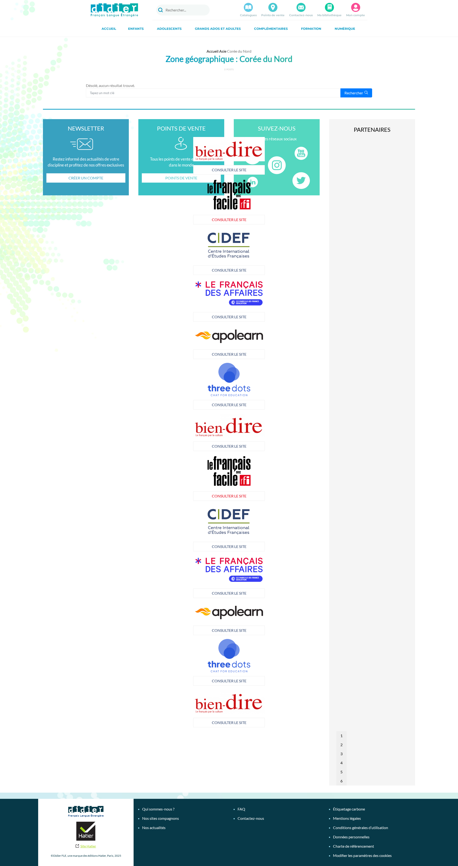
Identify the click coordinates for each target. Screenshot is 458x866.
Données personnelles (351, 837)
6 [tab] (341, 781)
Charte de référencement (353, 846)
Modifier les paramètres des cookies (362, 855)
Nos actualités (154, 827)
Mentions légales (347, 818)
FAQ (241, 809)
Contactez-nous (301, 15)
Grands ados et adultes (218, 28)
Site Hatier (88, 846)
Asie (222, 51)
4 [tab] (341, 762)
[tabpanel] (229, 251)
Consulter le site (229, 169)
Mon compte (355, 15)
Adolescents (169, 28)
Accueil (109, 28)
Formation (311, 28)
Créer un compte (85, 178)
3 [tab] (341, 753)
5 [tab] (341, 772)
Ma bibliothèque (329, 15)
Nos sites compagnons (160, 818)
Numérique (345, 28)
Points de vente (273, 15)
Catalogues (248, 15)
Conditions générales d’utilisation (360, 827)
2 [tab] (341, 744)
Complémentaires (271, 28)
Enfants (136, 28)
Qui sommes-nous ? (158, 809)
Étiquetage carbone (349, 809)
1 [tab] (341, 735)
